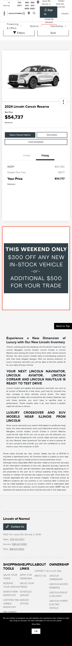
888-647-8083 (19, 544)
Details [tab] (26, 155)
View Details (52, 135)
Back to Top (63, 326)
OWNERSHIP (59, 564)
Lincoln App (55, 571)
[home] (24, 13)
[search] (34, 13)
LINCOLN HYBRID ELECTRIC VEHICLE (58, 604)
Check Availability (36, 142)
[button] (63, 102)
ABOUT (40, 564)
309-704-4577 (17, 539)
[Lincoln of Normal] (12, 13)
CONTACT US (41, 571)
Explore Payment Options (20, 135)
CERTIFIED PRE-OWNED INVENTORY (11, 603)
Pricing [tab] (45, 155)
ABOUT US (40, 576)
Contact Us (17, 526)
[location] (29, 13)
